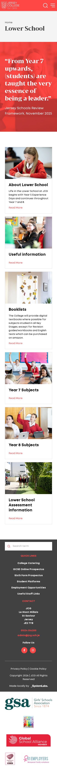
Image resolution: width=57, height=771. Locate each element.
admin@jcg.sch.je (28, 635)
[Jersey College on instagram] (33, 650)
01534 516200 (28, 630)
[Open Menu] (53, 5)
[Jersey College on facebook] (24, 650)
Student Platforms (28, 581)
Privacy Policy (19, 669)
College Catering (28, 563)
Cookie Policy (38, 669)
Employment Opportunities (28, 588)
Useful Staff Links (28, 594)
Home (8, 22)
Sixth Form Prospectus (28, 575)
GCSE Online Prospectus (28, 569)
